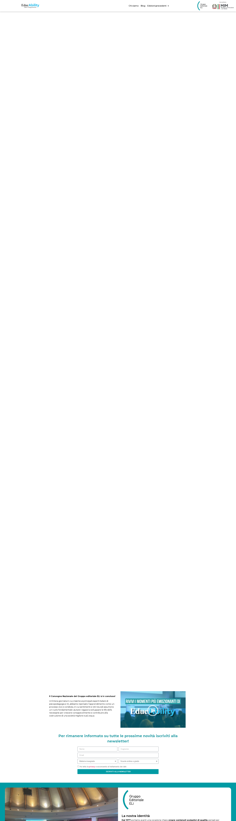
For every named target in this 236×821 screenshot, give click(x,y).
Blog (143, 6)
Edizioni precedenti (156, 6)
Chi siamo (134, 6)
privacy (92, 766)
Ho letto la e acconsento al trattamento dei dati (103, 766)
